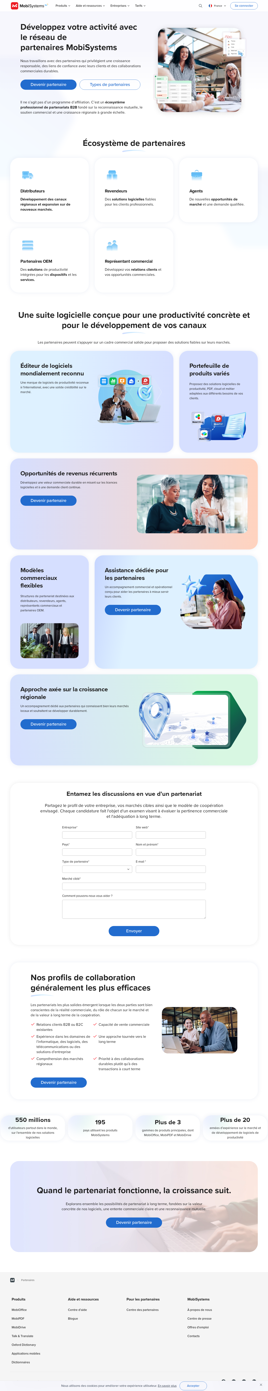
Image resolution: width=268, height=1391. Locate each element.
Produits (61, 6)
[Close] (261, 1384)
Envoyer (134, 931)
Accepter (193, 1386)
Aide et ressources (89, 6)
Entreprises (118, 6)
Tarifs (138, 6)
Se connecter (244, 6)
